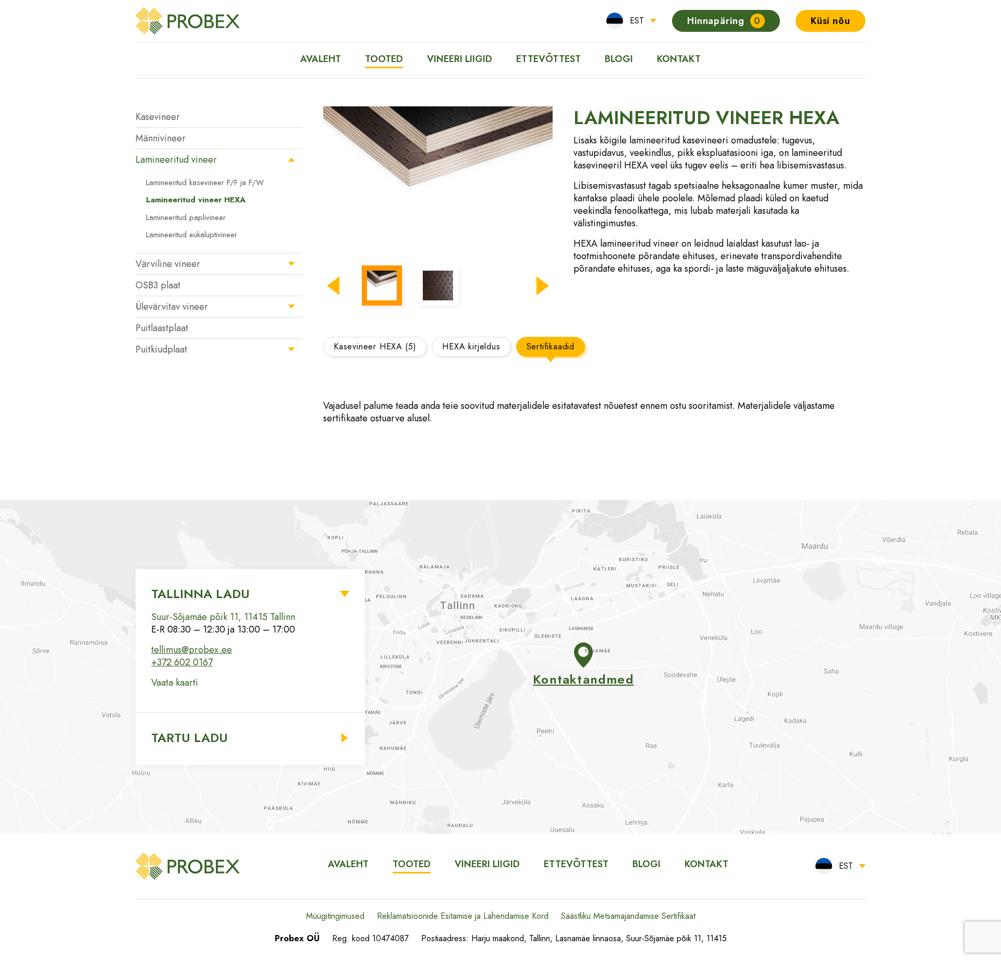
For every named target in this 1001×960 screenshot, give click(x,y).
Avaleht (320, 59)
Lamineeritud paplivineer (186, 217)
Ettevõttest (548, 59)
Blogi (619, 59)
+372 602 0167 (182, 662)
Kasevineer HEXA (375, 347)
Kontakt (679, 59)
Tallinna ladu (200, 594)
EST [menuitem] (637, 21)
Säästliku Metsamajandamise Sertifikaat (628, 916)
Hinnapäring (724, 21)
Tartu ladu (189, 737)
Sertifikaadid (551, 347)
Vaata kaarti (174, 682)
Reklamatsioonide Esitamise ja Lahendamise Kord (462, 916)
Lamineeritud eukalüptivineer (191, 234)
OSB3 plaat (158, 285)
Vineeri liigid (459, 59)
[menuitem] (631, 21)
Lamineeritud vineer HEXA (196, 199)
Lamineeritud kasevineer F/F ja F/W (205, 182)
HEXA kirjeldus (471, 347)
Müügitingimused (335, 916)
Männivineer (161, 138)
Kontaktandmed (583, 679)
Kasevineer (158, 117)
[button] (333, 285)
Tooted (384, 59)
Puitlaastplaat (162, 328)
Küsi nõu (830, 21)
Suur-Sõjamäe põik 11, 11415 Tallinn (223, 617)
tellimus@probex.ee (191, 650)
